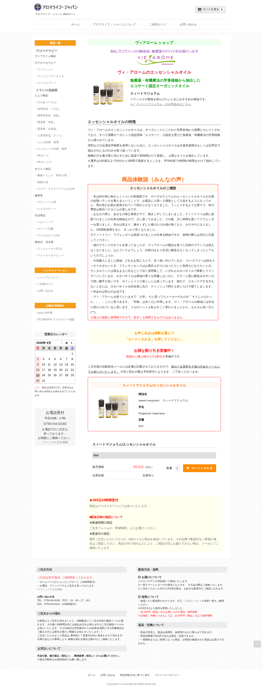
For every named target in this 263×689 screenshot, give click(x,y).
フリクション (45, 69)
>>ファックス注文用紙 (49, 589)
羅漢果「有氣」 (46, 122)
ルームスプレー (46, 82)
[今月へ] (66, 342)
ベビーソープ (45, 222)
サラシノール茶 (46, 202)
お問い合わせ (188, 24)
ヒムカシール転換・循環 (52, 148)
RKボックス (44, 162)
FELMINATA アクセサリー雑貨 (55, 319)
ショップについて (48, 277)
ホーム (75, 24)
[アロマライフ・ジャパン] (96, 7)
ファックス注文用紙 (55, 442)
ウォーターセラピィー (50, 255)
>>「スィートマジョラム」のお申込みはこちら (160, 104)
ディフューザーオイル (50, 76)
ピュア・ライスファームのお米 (56, 188)
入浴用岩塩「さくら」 (50, 135)
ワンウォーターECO (49, 248)
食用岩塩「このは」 (49, 108)
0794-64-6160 (55, 424)
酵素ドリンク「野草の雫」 (53, 175)
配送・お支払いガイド (189, 600)
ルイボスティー (46, 208)
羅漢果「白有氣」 (48, 128)
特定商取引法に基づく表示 (135, 675)
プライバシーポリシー (167, 675)
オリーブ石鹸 (45, 228)
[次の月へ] (72, 342)
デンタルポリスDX (48, 235)
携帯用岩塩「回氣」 (49, 115)
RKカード (43, 155)
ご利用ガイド (157, 24)
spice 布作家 (45, 312)
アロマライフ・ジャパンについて (114, 24)
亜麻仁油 (42, 182)
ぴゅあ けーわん (47, 102)
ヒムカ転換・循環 (48, 142)
